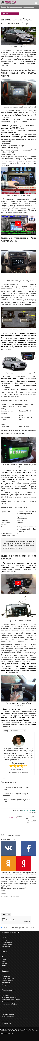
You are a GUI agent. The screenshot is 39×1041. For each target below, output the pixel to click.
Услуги (4, 959)
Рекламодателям (7, 942)
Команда (4, 940)
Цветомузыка (6, 1021)
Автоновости (6, 976)
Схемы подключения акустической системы (15, 1019)
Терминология (6, 946)
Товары (4, 961)
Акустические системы (14, 7)
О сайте (4, 938)
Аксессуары (5, 995)
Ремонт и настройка (8, 1016)
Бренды (4, 963)
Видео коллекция (7, 980)
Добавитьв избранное (32, 817)
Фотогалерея (6, 982)
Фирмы (4, 957)
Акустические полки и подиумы (11, 999)
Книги (4, 965)
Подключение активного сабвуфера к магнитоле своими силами (18, 636)
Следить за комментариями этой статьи (18, 927)
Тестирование (6, 985)
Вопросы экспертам (8, 978)
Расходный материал (8, 1014)
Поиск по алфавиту (7, 944)
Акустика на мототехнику (9, 997)
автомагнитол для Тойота (11, 711)
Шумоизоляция (6, 1023)
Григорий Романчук (17, 730)
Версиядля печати (33, 821)
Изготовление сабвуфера (9, 1004)
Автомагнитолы (29, 7)
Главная (3, 7)
